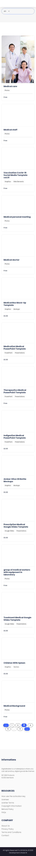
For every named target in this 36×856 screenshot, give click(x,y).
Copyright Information (12, 806)
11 (20, 729)
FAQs (4, 812)
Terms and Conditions (11, 832)
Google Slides (9, 531)
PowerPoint (8, 353)
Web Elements (19, 182)
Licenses (5, 799)
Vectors (16, 667)
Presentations (20, 353)
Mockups (17, 309)
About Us (6, 826)
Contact (5, 835)
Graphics (8, 182)
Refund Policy (8, 809)
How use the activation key (13, 796)
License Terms (8, 802)
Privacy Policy (8, 829)
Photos (7, 90)
